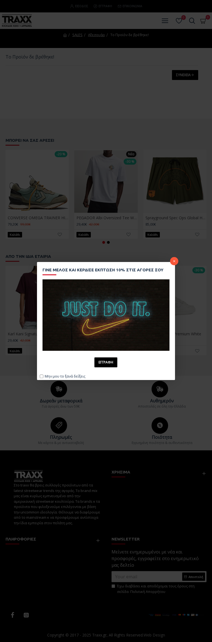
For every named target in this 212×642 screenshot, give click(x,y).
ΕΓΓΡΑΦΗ (106, 362)
